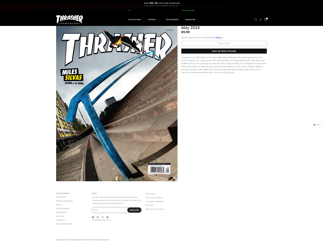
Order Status (61, 197)
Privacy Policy (150, 194)
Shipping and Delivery (64, 201)
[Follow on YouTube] (93, 217)
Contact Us (60, 220)
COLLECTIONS (132, 19)
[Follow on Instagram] (98, 217)
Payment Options (62, 208)
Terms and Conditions (154, 198)
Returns (59, 205)
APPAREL (151, 19)
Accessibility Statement (154, 201)
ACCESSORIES (170, 19)
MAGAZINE (190, 19)
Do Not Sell (149, 205)
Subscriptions (61, 212)
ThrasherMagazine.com (101, 220)
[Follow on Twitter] (107, 217)
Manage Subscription (64, 224)
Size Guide (60, 216)
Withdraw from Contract (154, 209)
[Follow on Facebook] (102, 217)
